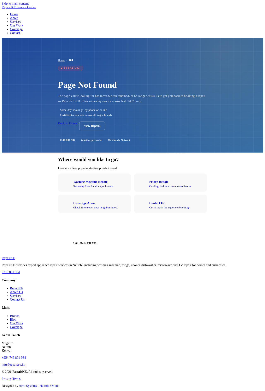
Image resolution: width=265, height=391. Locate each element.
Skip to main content (15, 3)
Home (61, 60)
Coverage (16, 327)
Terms (16, 378)
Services (15, 295)
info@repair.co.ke (91, 140)
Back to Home (67, 123)
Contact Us (17, 299)
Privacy (7, 378)
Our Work (16, 323)
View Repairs (92, 126)
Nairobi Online (49, 385)
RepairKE (16, 288)
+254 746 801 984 (14, 357)
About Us (16, 292)
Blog (13, 319)
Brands (14, 316)
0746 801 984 (67, 140)
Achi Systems (28, 385)
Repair (8, 258)
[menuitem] (14, 14)
